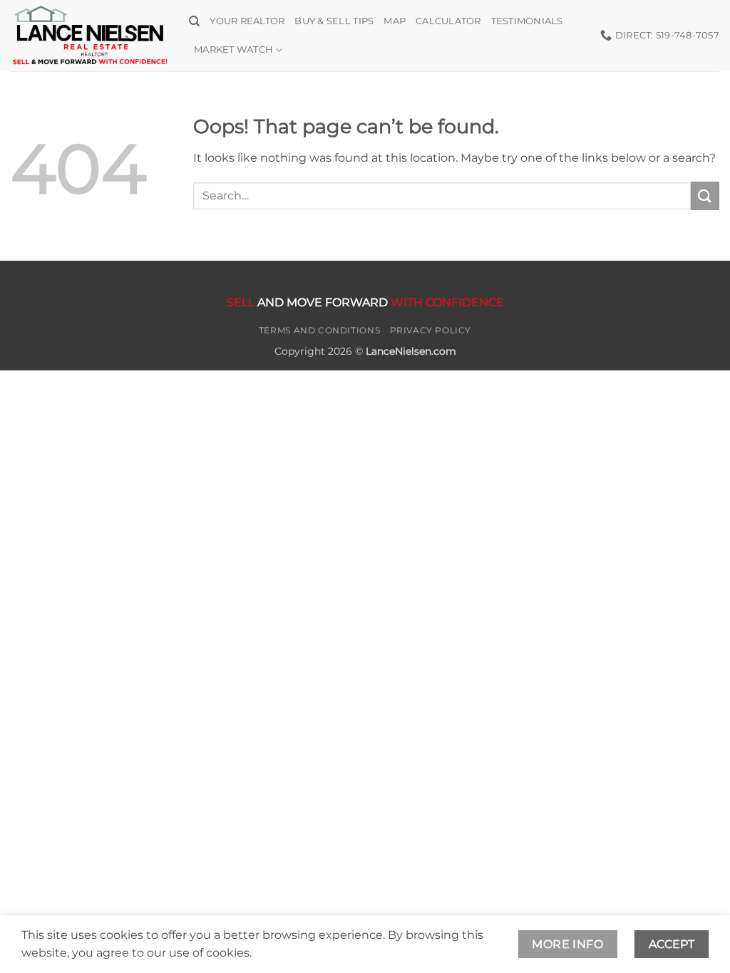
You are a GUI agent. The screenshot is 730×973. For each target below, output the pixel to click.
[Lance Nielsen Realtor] (89, 35)
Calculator (448, 21)
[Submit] (705, 195)
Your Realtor (247, 21)
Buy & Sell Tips (334, 21)
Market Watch (233, 49)
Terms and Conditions (319, 330)
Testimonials (527, 21)
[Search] (194, 21)
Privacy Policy (431, 330)
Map (395, 21)
